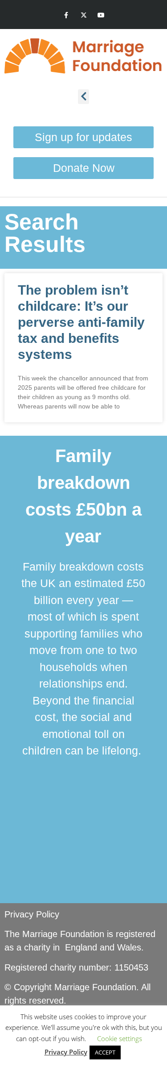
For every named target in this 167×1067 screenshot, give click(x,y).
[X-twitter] (83, 15)
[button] (83, 96)
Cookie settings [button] (119, 1038)
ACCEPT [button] (105, 1052)
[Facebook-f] (66, 15)
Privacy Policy (31, 914)
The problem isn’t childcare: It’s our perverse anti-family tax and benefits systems (81, 322)
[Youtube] (101, 15)
